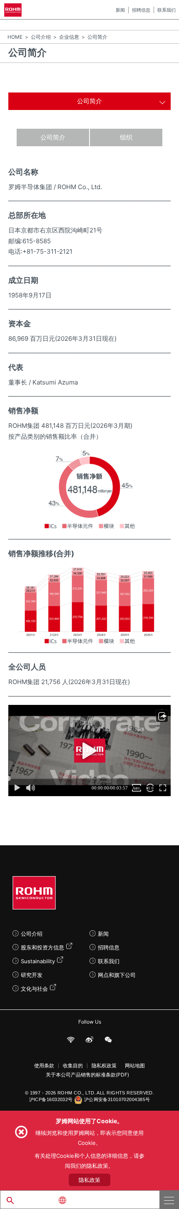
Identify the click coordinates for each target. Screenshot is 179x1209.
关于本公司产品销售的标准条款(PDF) (87, 1074)
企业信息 (69, 37)
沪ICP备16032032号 (51, 1099)
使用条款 (44, 1065)
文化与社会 (34, 988)
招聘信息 (141, 10)
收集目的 (73, 1065)
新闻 (120, 10)
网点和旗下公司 (117, 975)
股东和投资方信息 (42, 947)
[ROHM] (14, 10)
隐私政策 (89, 1180)
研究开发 (31, 975)
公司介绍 (41, 37)
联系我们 (166, 10)
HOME (14, 37)
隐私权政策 (104, 1065)
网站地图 (135, 1065)
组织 (126, 137)
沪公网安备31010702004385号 (117, 1099)
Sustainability (38, 961)
